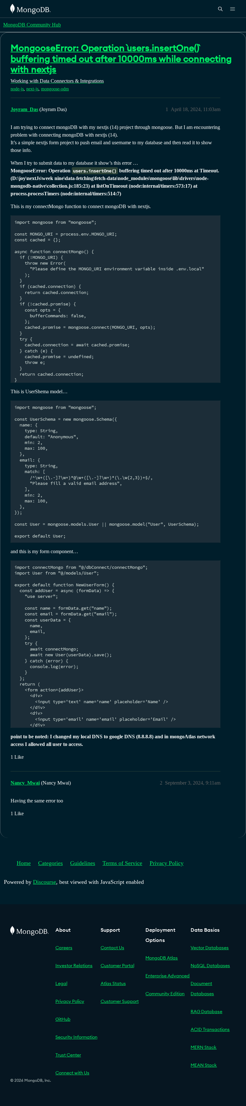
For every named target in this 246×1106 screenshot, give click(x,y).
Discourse (44, 882)
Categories (50, 863)
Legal (61, 983)
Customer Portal (117, 965)
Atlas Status (113, 983)
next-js (32, 89)
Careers (63, 948)
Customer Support (120, 1001)
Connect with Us (72, 1073)
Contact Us (112, 948)
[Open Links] (232, 9)
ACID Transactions (210, 1029)
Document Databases (202, 989)
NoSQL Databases (210, 965)
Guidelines (82, 863)
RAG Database (206, 1011)
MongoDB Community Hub (32, 24)
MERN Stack (204, 1047)
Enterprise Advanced (167, 976)
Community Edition (164, 994)
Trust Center (68, 1055)
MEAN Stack (204, 1065)
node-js (17, 89)
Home (24, 863)
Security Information (76, 1037)
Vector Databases (210, 948)
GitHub (62, 1019)
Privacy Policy (167, 863)
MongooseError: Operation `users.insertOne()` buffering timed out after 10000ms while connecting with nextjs (121, 58)
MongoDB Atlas (161, 958)
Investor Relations (74, 965)
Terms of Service (122, 863)
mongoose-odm (55, 89)
